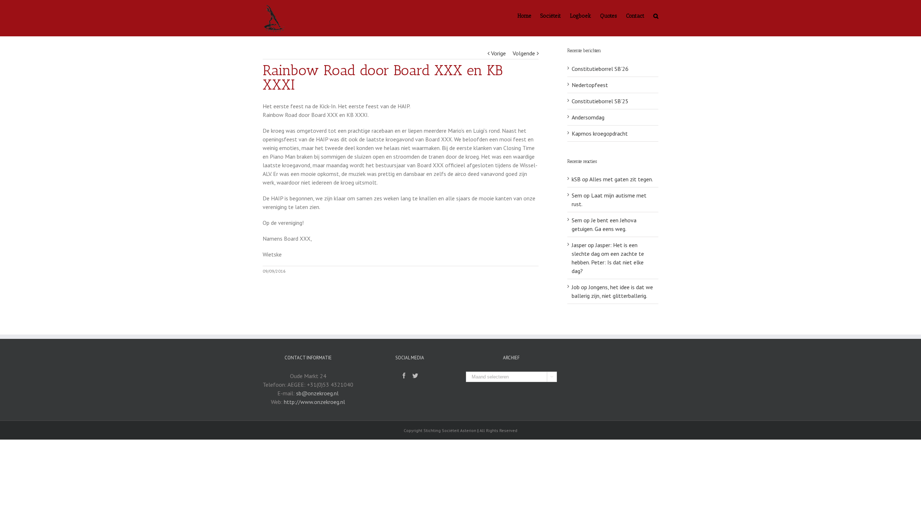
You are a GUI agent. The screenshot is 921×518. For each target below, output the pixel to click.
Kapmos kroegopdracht (600, 133)
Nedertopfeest (590, 84)
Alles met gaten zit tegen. (621, 179)
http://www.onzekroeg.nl (314, 401)
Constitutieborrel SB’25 (600, 101)
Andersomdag (588, 117)
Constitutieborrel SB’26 (600, 68)
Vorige (498, 53)
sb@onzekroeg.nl (317, 393)
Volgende (524, 53)
